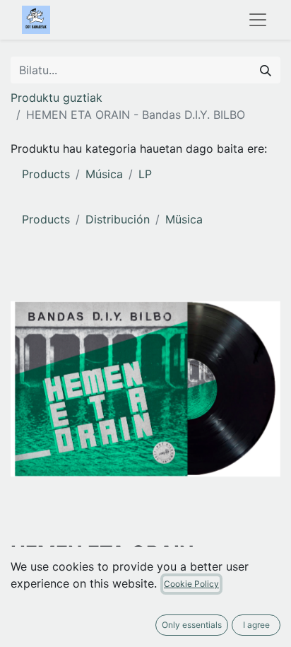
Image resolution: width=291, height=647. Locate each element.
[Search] (265, 70)
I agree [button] (256, 624)
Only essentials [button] (192, 624)
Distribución (117, 219)
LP (145, 174)
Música (104, 174)
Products (46, 174)
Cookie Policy (191, 583)
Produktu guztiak (56, 98)
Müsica (184, 219)
